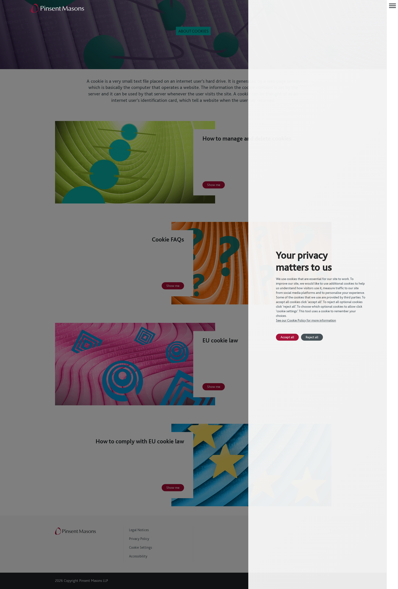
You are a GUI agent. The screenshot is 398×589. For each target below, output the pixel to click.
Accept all (287, 337)
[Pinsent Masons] (57, 8)
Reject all (312, 337)
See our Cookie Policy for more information (306, 320)
